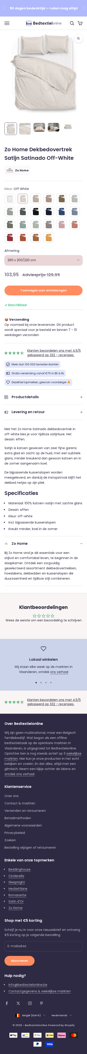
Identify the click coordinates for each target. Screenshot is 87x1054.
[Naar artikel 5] (68, 126)
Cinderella (16, 876)
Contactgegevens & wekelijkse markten (39, 991)
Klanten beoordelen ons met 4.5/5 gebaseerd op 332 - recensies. (54, 352)
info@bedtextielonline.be (27, 984)
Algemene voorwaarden (23, 825)
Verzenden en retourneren (25, 810)
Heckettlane (17, 888)
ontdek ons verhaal (19, 774)
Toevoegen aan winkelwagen (43, 290)
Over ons (11, 796)
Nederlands (59, 1015)
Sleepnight (16, 882)
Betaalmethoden (17, 818)
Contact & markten (19, 803)
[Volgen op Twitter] (18, 1003)
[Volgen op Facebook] (6, 1003)
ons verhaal (59, 672)
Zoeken (10, 840)
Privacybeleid (14, 833)
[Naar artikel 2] (25, 128)
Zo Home (15, 908)
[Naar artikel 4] (53, 127)
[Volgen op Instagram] (30, 1003)
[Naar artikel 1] (10, 128)
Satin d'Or (16, 901)
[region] (43, 660)
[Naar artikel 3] (39, 127)
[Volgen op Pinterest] (41, 1003)
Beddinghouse (19, 869)
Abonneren (19, 961)
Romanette (17, 895)
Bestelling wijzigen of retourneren (30, 847)
